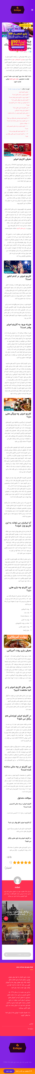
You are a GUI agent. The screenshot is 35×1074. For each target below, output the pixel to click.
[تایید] (7, 954)
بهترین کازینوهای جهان (18, 59)
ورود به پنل (9, 1071)
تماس (31, 1024)
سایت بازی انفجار (14, 79)
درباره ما (30, 1028)
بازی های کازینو (21, 228)
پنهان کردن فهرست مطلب (14, 89)
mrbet (17, 887)
